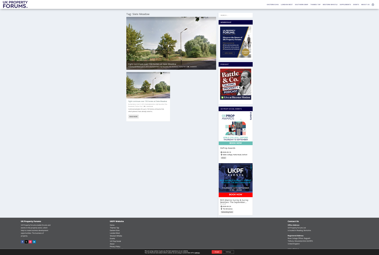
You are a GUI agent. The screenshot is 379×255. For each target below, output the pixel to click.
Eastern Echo (115, 230)
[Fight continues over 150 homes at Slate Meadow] (148, 85)
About (112, 244)
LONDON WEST (287, 4)
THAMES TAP (315, 4)
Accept (217, 252)
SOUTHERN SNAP (301, 4)
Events (112, 239)
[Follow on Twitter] (26, 241)
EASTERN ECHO (273, 4)
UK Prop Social (115, 241)
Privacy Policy (115, 246)
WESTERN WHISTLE (330, 4)
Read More (133, 116)
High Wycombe (164, 67)
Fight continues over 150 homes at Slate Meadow (152, 64)
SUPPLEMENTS (345, 4)
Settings (228, 252)
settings (197, 253)
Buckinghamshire (154, 67)
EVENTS (356, 4)
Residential (175, 67)
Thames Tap (182, 67)
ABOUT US (365, 4)
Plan (170, 67)
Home (112, 225)
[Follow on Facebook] (22, 241)
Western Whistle (116, 236)
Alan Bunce (137, 67)
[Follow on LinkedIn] (34, 241)
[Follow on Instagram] (30, 241)
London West (115, 233)
